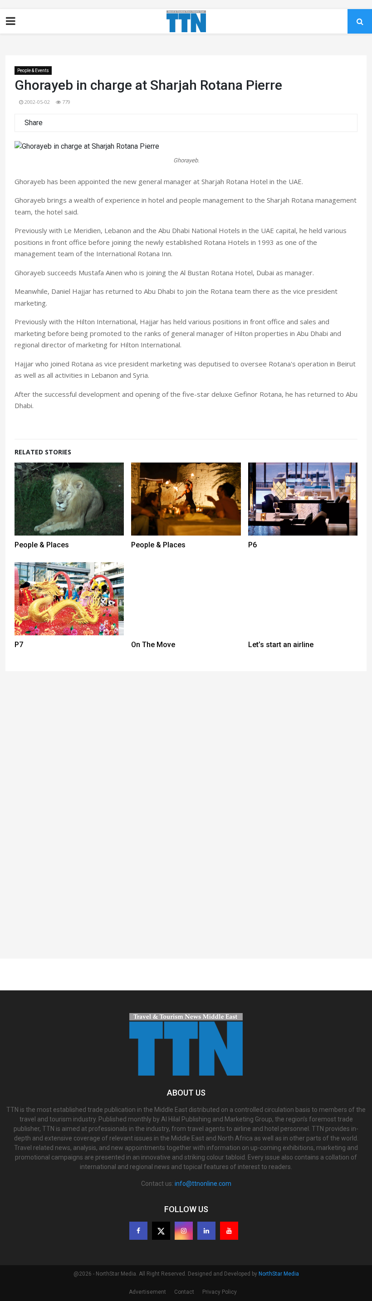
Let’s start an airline (280, 644)
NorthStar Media (279, 1274)
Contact (184, 1292)
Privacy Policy (219, 1292)
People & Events (33, 70)
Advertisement (147, 1292)
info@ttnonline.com (203, 1183)
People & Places (42, 545)
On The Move (153, 644)
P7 (19, 644)
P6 (252, 545)
